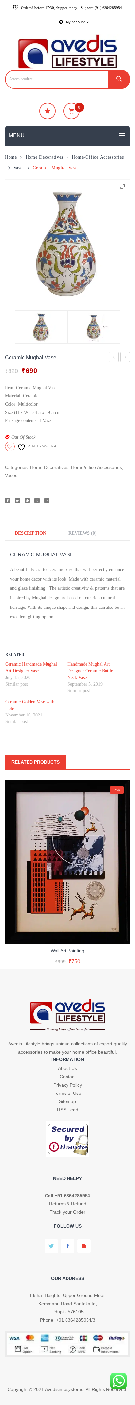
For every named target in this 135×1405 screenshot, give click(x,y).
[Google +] (37, 500)
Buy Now (99, 962)
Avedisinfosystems (64, 1389)
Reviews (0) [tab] (82, 533)
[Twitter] (17, 500)
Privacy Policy (67, 1085)
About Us (67, 1068)
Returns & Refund (67, 1203)
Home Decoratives (45, 157)
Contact (68, 1076)
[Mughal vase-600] (67, 242)
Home (11, 157)
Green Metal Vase (125, 358)
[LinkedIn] (46, 500)
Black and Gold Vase (114, 358)
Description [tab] (30, 533)
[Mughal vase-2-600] (93, 327)
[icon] (47, 111)
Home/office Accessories (98, 157)
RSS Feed (67, 1109)
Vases (19, 167)
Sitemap (67, 1101)
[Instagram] (84, 1246)
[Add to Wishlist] (66, 933)
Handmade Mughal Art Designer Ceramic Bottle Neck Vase (90, 671)
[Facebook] (7, 500)
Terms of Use (67, 1093)
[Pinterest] (27, 500)
